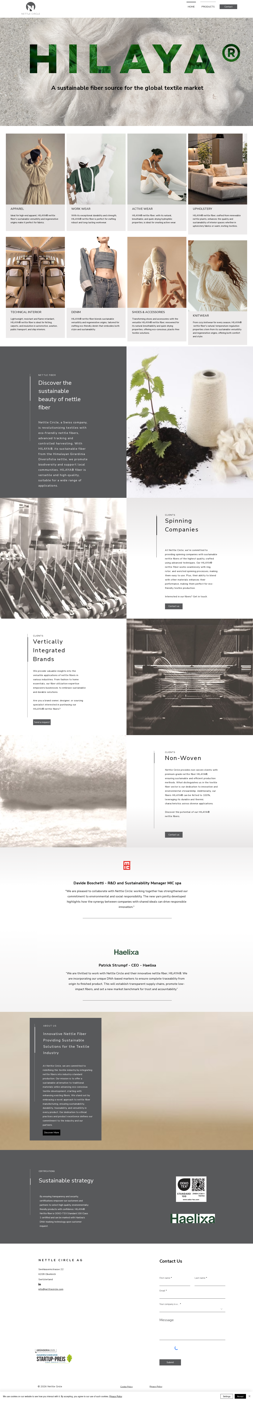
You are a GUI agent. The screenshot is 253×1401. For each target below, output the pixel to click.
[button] (228, 6)
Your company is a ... (169, 1304)
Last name (200, 1278)
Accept (240, 1396)
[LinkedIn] (39, 1284)
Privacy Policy (115, 1396)
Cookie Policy (126, 1386)
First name (164, 1278)
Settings (226, 1396)
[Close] (249, 1396)
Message (166, 1320)
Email (162, 1291)
